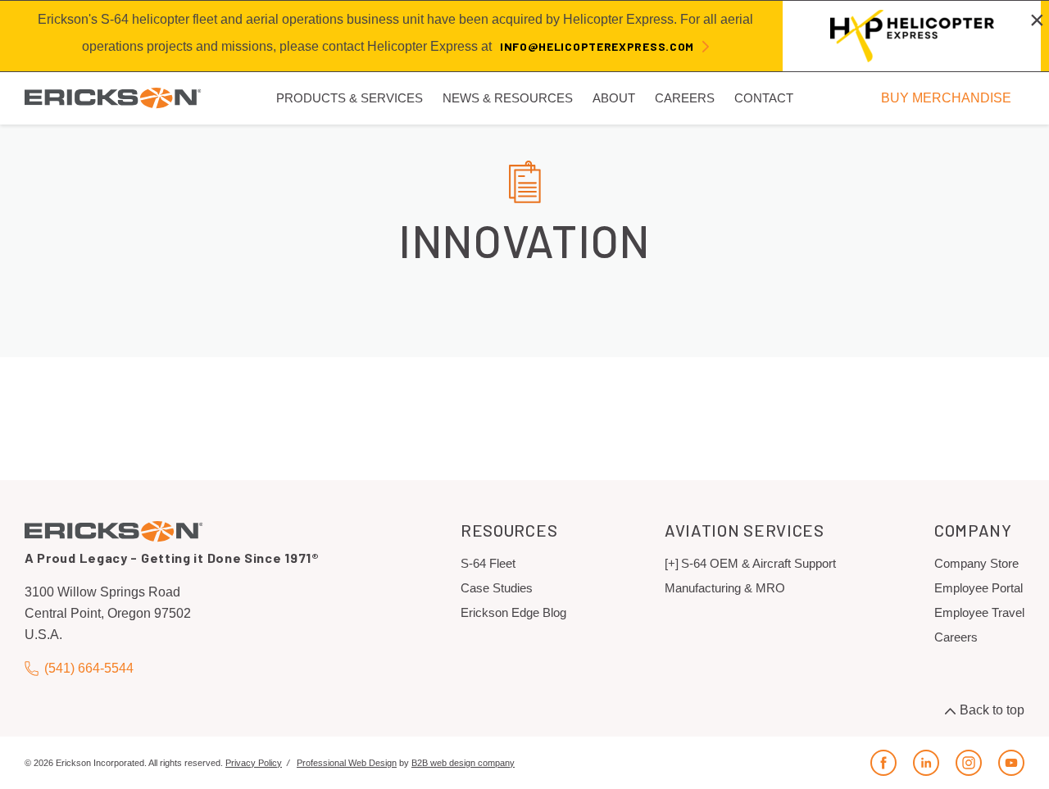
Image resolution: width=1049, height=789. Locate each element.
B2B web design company (463, 763)
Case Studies (497, 588)
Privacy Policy (253, 763)
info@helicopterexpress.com (597, 46)
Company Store (976, 563)
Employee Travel (979, 612)
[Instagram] (969, 763)
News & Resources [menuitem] (508, 98)
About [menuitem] (614, 98)
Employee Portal (978, 588)
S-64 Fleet (488, 563)
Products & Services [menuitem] (349, 98)
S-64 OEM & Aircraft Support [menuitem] (758, 563)
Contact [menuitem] (763, 98)
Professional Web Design (347, 763)
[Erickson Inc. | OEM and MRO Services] (113, 97)
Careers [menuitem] (685, 98)
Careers (956, 637)
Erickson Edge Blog (513, 612)
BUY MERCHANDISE (946, 97)
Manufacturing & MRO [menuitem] (725, 588)
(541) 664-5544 (89, 668)
